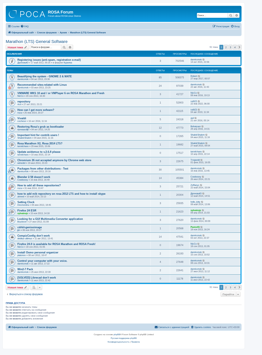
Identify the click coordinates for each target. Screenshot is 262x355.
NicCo (20, 96)
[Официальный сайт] (27, 13)
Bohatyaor (196, 126)
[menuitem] (24, 26)
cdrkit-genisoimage (29, 227)
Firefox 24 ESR (26, 210)
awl (192, 118)
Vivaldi (21, 118)
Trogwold (195, 160)
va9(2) (194, 101)
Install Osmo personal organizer (37, 252)
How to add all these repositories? (39, 185)
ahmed (20, 196)
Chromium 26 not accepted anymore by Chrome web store (54, 160)
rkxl (19, 104)
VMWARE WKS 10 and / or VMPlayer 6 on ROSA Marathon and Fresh (60, 93)
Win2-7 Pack (25, 269)
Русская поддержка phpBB (124, 338)
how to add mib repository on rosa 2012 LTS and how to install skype (61, 193)
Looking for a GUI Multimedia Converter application (50, 218)
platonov (21, 255)
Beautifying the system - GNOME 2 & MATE (44, 76)
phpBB (117, 334)
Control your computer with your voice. (42, 260)
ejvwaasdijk (23, 129)
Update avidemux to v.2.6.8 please (38, 151)
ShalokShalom (24, 138)
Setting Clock (25, 202)
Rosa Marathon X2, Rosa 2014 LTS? (39, 143)
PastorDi (195, 227)
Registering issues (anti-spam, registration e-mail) (49, 59)
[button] (239, 47)
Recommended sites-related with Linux (42, 84)
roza (19, 112)
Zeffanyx (195, 185)
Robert (194, 76)
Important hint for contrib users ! (38, 135)
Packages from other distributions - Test (42, 168)
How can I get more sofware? (35, 109)
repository (23, 101)
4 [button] (235, 47)
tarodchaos (23, 146)
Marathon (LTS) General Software (37, 41)
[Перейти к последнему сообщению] (203, 59)
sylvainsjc (22, 213)
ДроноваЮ (22, 62)
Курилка (68, 62)
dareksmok (196, 59)
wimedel (21, 163)
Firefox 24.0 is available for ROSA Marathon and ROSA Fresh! (56, 244)
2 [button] (226, 47)
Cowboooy (22, 180)
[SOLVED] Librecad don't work (36, 277)
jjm (18, 230)
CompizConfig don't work (33, 235)
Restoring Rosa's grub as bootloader (40, 126)
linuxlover (22, 221)
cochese (21, 121)
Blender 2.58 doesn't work (33, 177)
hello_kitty (195, 202)
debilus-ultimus (24, 238)
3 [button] (230, 47)
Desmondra (23, 205)
